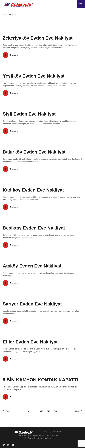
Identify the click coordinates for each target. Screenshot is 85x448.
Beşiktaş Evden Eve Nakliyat (34, 228)
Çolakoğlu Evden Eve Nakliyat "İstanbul (30, 435)
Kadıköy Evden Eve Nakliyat (33, 190)
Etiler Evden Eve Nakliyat (30, 342)
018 (55, 411)
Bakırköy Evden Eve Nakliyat (34, 152)
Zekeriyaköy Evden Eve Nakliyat (38, 38)
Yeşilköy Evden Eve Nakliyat (33, 76)
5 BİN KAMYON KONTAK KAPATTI (40, 379)
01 (29, 411)
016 (41, 411)
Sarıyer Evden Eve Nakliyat (32, 304)
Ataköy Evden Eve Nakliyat (32, 266)
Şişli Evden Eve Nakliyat (29, 114)
